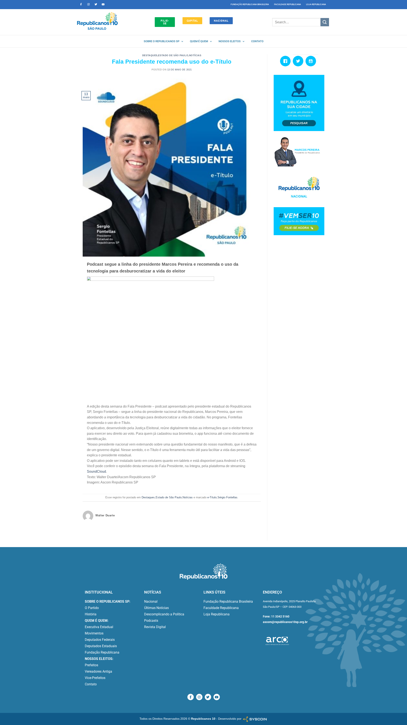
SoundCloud (96, 471)
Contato (257, 41)
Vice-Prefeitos (95, 678)
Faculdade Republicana (287, 4)
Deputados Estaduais (101, 646)
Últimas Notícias (156, 608)
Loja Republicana (316, 4)
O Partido (92, 608)
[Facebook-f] (81, 4)
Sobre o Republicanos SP (161, 41)
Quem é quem (199, 41)
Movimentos (94, 633)
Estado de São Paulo (173, 55)
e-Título (212, 497)
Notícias (195, 55)
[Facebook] (286, 61)
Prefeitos (91, 665)
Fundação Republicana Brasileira (250, 4)
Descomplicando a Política (164, 614)
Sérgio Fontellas (227, 497)
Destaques (150, 55)
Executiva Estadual (99, 627)
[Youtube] (103, 4)
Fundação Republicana (102, 652)
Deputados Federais (100, 640)
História (90, 614)
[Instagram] (88, 4)
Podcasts (151, 621)
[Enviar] (325, 22)
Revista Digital (155, 627)
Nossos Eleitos (230, 41)
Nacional (151, 601)
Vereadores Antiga (98, 671)
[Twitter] (95, 4)
